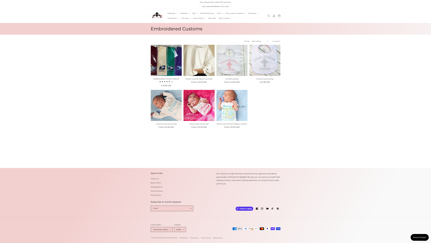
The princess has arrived (199, 124)
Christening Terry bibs (265, 79)
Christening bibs (232, 79)
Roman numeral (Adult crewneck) (199, 79)
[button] (172, 13)
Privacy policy (156, 195)
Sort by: (247, 41)
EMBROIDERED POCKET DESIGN (166, 79)
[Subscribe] (190, 208)
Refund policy (184, 238)
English (178, 229)
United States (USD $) (160, 229)
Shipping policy (157, 187)
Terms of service (157, 191)
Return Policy (156, 183)
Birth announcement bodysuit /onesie (232, 124)
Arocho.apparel (160, 237)
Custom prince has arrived (166, 124)
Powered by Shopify (171, 237)
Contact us (155, 179)
